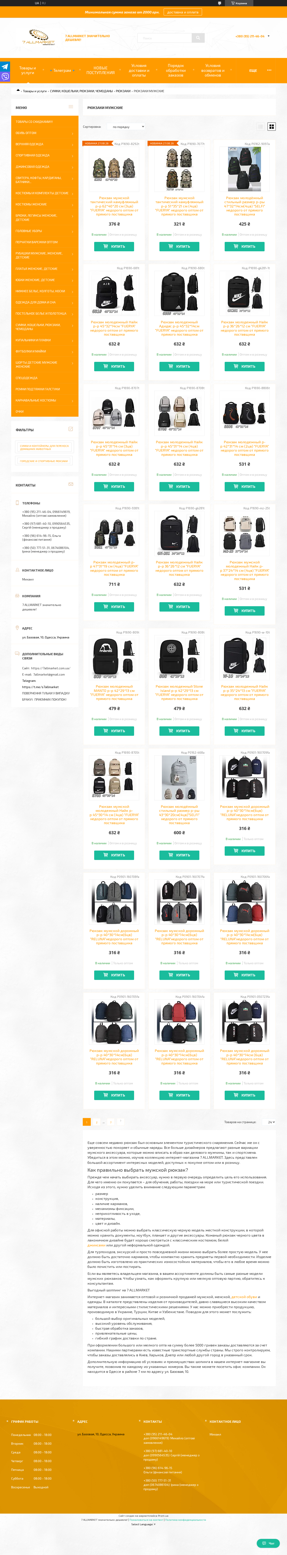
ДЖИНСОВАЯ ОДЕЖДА (32, 167)
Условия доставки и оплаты (139, 70)
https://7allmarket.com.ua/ (50, 668)
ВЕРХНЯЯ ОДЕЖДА (29, 144)
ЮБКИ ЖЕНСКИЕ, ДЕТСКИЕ (35, 280)
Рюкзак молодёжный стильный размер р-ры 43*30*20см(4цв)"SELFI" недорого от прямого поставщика (179, 814)
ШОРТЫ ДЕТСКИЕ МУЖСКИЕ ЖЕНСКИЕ (36, 364)
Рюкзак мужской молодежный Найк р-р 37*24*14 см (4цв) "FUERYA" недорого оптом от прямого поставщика (244, 570)
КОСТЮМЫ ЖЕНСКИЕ (31, 204)
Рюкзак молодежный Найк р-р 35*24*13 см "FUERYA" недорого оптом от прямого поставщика (245, 692)
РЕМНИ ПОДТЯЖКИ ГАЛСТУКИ (38, 389)
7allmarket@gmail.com (49, 674)
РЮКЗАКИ (123, 91)
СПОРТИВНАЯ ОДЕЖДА (33, 155)
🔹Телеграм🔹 (62, 70)
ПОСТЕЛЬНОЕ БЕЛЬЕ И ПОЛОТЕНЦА (41, 313)
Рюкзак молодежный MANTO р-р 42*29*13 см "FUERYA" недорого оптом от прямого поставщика (114, 692)
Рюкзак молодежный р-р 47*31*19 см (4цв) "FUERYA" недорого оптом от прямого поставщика (114, 568)
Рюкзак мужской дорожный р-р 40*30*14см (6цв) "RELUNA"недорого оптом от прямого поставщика (244, 1057)
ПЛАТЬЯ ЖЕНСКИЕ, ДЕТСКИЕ (37, 269)
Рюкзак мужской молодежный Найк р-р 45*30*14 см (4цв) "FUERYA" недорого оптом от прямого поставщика (114, 814)
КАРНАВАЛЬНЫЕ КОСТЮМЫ (36, 400)
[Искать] (198, 38)
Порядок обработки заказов (176, 70)
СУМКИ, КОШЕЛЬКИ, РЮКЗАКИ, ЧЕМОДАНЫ (81, 91)
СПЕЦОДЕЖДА (26, 378)
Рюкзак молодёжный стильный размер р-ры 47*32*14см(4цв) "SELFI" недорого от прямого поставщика (244, 206)
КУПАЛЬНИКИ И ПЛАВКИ (33, 340)
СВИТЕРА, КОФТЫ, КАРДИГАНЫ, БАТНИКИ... (38, 180)
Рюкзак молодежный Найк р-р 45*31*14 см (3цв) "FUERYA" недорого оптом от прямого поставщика (114, 448)
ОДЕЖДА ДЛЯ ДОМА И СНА (36, 302)
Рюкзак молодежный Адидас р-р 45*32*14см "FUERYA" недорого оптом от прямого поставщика (179, 328)
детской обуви (244, 1297)
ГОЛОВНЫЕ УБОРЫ (29, 231)
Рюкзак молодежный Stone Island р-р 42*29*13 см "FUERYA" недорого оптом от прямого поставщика (179, 692)
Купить (118, 246)
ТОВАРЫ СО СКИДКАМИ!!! (34, 122)
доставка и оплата (182, 12)
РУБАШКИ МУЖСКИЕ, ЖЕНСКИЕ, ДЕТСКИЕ (39, 255)
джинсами (96, 1245)
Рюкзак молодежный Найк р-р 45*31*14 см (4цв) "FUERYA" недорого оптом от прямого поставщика (179, 448)
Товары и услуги (27, 70)
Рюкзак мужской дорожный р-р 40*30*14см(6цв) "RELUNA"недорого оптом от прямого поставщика (244, 812)
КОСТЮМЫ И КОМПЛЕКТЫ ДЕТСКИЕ (42, 193)
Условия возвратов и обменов (212, 70)
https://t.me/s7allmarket (40, 687)
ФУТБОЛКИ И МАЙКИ (31, 351)
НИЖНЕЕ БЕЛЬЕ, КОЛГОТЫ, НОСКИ (40, 291)
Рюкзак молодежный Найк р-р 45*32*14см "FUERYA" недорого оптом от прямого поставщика (114, 328)
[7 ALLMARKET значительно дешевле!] (38, 45)
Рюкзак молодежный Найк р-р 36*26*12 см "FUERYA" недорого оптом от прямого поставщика (245, 328)
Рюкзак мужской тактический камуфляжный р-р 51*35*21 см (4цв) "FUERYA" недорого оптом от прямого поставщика (179, 206)
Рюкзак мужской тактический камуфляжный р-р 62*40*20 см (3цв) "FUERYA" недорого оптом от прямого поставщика (114, 206)
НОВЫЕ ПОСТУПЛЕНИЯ (100, 70)
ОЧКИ (20, 411)
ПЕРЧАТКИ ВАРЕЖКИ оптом (37, 242)
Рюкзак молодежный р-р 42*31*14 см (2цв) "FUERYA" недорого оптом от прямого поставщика (244, 448)
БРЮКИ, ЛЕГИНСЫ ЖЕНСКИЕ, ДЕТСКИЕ (36, 217)
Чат (271, 1543)
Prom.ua (163, 1515)
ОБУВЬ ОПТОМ (26, 133)
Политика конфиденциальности (185, 1519)
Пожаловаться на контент (146, 1519)
